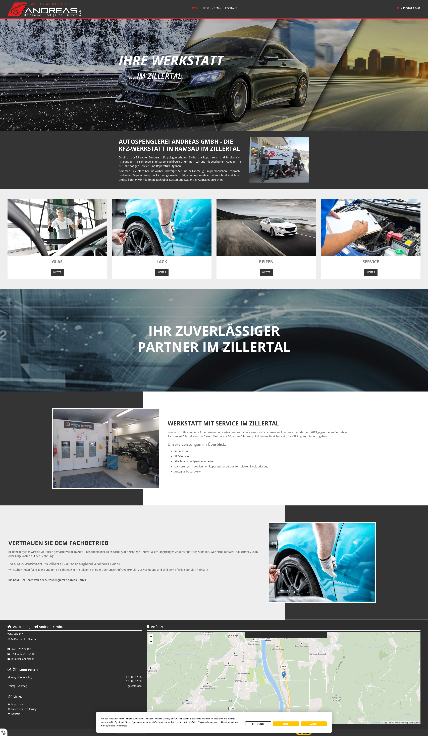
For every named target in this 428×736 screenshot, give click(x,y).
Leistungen (211, 8)
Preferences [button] (122, 726)
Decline (286, 724)
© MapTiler (387, 722)
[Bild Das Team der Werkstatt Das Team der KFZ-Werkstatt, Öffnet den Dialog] (279, 160)
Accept (313, 724)
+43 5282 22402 (410, 8)
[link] (212, 8)
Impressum (17, 704)
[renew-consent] (4, 732)
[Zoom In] (150, 636)
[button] (57, 272)
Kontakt (231, 8)
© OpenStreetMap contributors (406, 722)
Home (195, 8)
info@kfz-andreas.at (22, 658)
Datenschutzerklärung (24, 709)
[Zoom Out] (150, 641)
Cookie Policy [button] (191, 722)
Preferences (258, 724)
